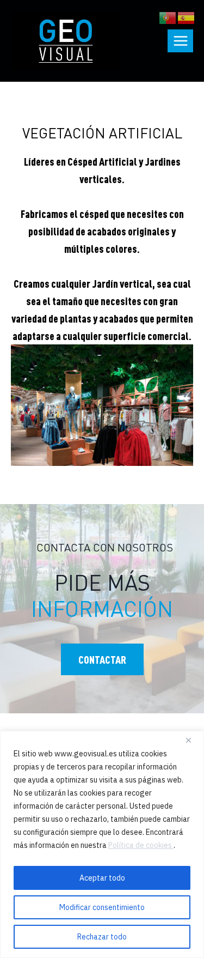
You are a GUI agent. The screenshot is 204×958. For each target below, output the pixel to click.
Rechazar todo (102, 937)
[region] (102, 844)
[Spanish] (186, 16)
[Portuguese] (168, 16)
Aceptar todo (102, 878)
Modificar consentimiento (102, 907)
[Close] (192, 740)
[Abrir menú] (180, 40)
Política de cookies (141, 845)
